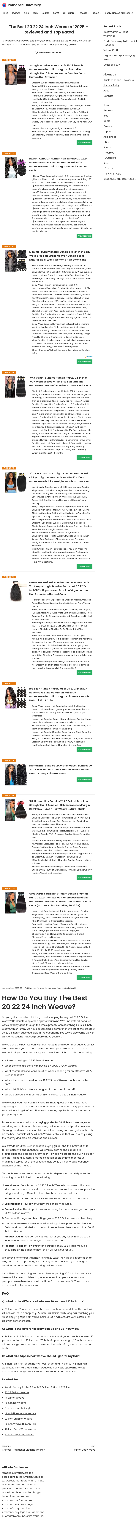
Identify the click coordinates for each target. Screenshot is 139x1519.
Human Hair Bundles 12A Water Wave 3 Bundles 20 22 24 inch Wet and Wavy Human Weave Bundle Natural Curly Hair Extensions (60, 769)
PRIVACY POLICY (114, 173)
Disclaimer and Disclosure (118, 80)
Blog (26, 13)
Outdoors (110, 157)
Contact (108, 96)
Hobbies (109, 152)
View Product (84, 142)
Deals (36, 13)
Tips (107, 142)
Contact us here (60, 1281)
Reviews (16, 13)
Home (5, 13)
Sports (107, 147)
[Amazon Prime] (88, 357)
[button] (75, 13)
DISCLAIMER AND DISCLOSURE (119, 13)
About (106, 90)
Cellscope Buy (111, 64)
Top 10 (56, 13)
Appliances (109, 136)
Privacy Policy (111, 85)
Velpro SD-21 (110, 50)
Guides (45, 13)
